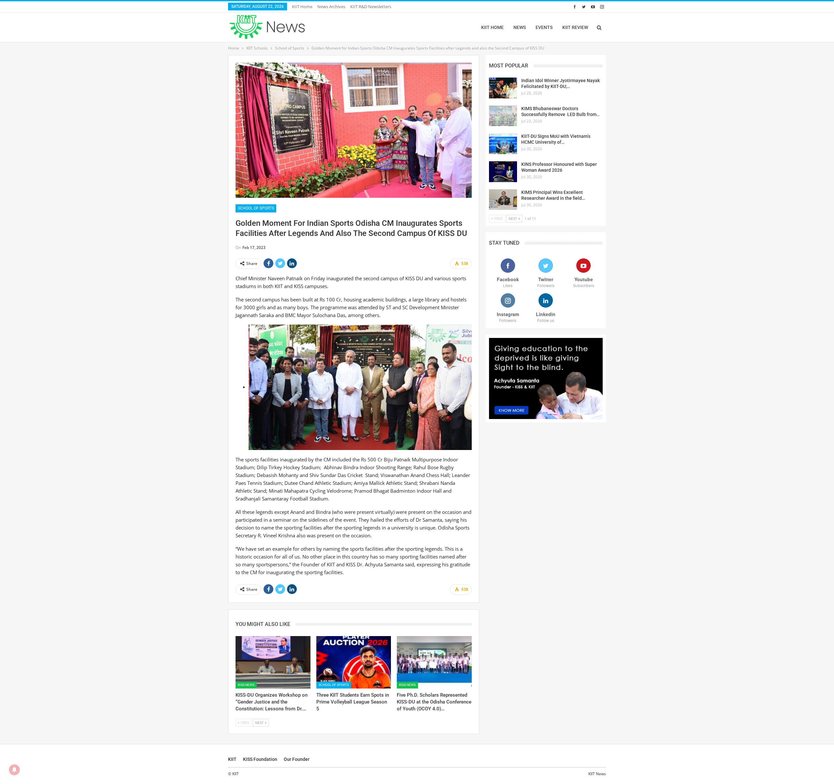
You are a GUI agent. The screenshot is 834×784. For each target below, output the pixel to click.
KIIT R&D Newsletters (370, 6)
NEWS (519, 27)
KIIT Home (302, 6)
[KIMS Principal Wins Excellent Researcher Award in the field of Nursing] (503, 199)
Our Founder (296, 759)
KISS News (246, 685)
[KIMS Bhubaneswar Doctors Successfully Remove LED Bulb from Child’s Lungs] (503, 116)
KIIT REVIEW (575, 27)
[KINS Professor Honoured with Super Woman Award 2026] (503, 171)
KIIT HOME (492, 27)
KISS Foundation (260, 759)
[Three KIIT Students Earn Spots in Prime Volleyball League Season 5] (353, 662)
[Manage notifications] (14, 769)
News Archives (331, 6)
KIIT (232, 759)
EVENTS (544, 27)
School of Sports (256, 208)
